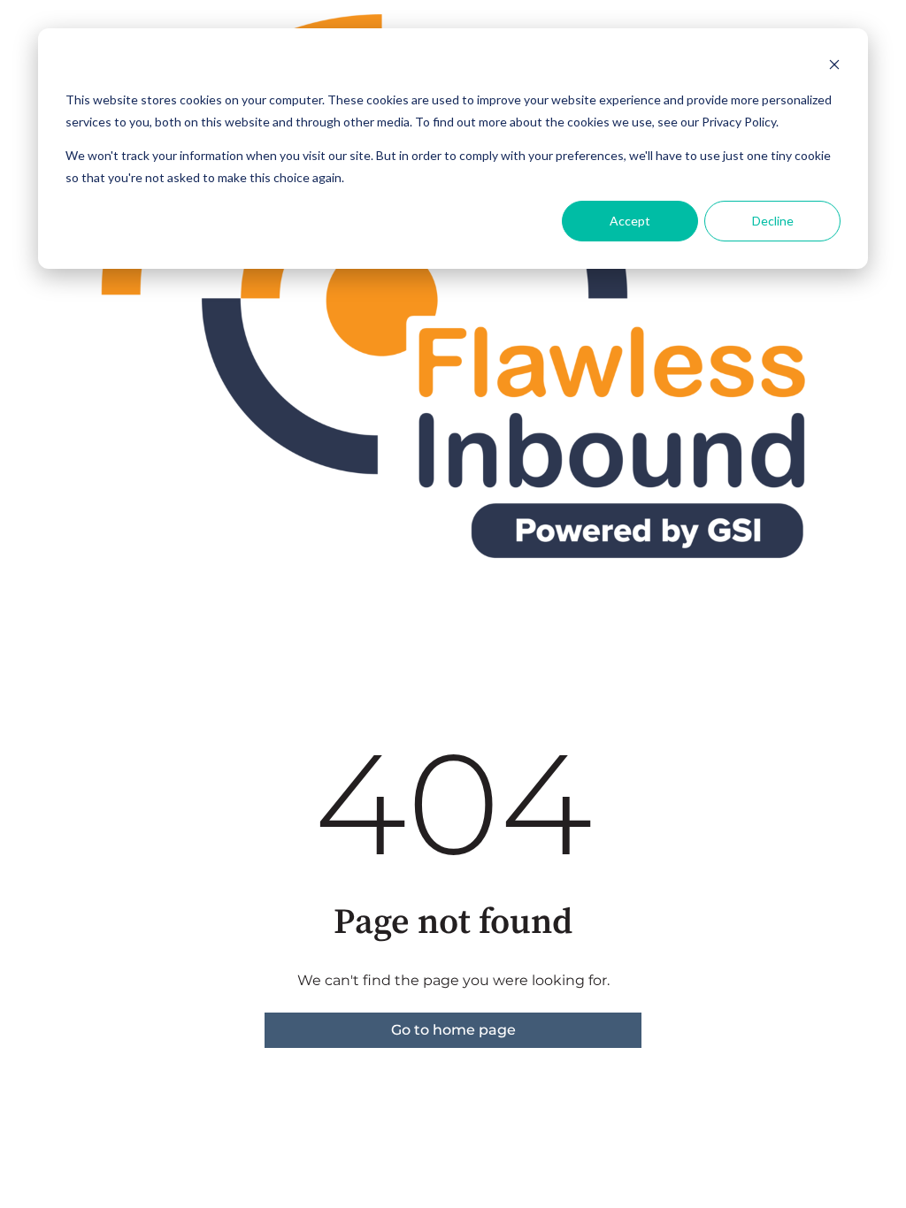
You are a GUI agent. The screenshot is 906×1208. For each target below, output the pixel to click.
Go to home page (453, 1029)
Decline (773, 220)
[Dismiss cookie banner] (834, 67)
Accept (630, 220)
